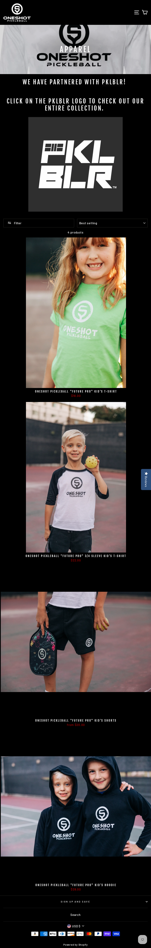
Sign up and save (75, 901)
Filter (17, 223)
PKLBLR (112, 82)
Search (75, 914)
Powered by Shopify (75, 944)
